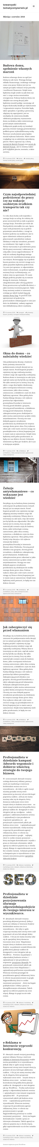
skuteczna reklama (8, 869)
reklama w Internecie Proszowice (16, 1059)
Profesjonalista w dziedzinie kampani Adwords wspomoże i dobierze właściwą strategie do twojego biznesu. (18, 765)
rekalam (16, 867)
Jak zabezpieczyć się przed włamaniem (17, 628)
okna (12, 592)
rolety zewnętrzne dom (18, 453)
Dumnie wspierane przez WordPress (14, 1144)
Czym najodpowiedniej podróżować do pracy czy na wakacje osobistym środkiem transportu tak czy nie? (19, 202)
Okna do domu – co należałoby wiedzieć (17, 354)
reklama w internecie (26, 867)
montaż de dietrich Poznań (13, 144)
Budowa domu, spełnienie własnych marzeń (17, 68)
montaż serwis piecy (9, 160)
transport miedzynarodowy (21, 314)
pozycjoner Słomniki (20, 962)
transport (21, 312)
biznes (20, 158)
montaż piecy (30, 158)
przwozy (10, 314)
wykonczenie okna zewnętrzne (12, 593)
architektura (22, 451)
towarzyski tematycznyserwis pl (15, 6)
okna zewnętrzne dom (21, 592)
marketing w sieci (8, 867)
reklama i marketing (24, 865)
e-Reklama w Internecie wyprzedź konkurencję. (17, 1046)
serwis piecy (19, 160)
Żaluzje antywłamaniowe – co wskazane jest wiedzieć (18, 493)
